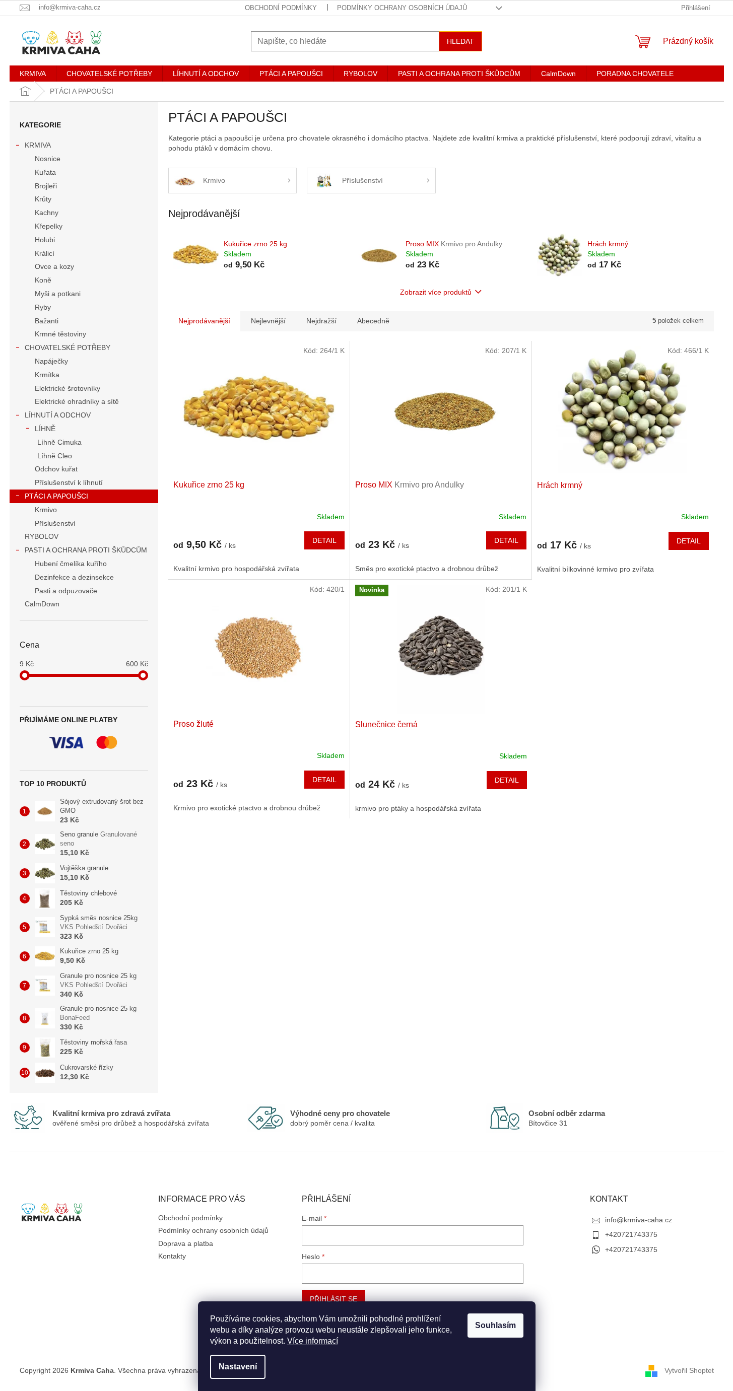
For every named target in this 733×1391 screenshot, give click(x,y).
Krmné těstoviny (60, 334)
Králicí (44, 253)
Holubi (45, 240)
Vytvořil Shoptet (689, 1370)
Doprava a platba (185, 1243)
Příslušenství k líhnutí (69, 482)
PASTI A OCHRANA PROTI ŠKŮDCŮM (86, 550)
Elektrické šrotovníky (67, 388)
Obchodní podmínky (281, 8)
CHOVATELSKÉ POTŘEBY (67, 347)
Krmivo (46, 510)
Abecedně (373, 321)
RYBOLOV (41, 536)
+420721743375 (631, 1234)
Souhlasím (495, 1325)
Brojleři (46, 186)
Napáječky (51, 361)
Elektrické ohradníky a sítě (77, 401)
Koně (43, 280)
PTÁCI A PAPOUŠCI (56, 496)
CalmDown (42, 604)
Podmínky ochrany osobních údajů (402, 8)
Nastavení (238, 1366)
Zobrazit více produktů (436, 292)
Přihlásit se (333, 1299)
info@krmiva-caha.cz (638, 1220)
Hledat (460, 41)
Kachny (46, 212)
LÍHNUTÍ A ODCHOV (58, 415)
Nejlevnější (268, 321)
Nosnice (47, 159)
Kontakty (172, 1256)
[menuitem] (33, 73)
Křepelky (48, 226)
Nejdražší (321, 321)
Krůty (43, 199)
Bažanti (46, 321)
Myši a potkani (58, 294)
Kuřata (45, 172)
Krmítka (47, 375)
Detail (324, 540)
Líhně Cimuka (59, 442)
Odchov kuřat (56, 469)
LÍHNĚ (45, 429)
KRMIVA (38, 145)
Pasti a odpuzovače (66, 591)
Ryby (43, 307)
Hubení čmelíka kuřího (71, 564)
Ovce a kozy (54, 266)
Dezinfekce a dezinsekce (74, 577)
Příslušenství (55, 523)
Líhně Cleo (54, 456)
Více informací (312, 1341)
